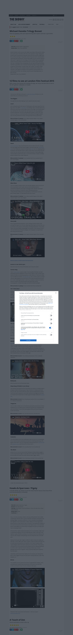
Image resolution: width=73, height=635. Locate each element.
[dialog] (36, 317)
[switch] (50, 315)
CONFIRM (28, 340)
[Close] (56, 293)
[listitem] (36, 313)
